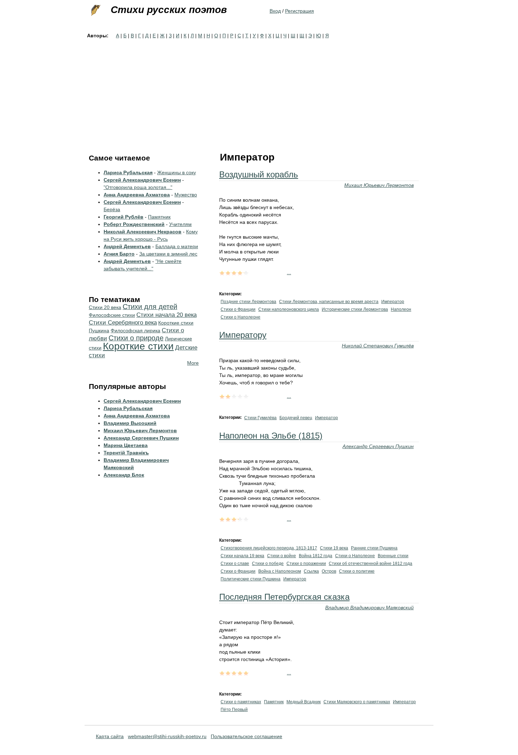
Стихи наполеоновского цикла (288, 309)
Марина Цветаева (126, 445)
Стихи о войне (281, 555)
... (289, 272)
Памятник (274, 701)
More (193, 363)
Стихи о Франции (238, 309)
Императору (242, 335)
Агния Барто (119, 254)
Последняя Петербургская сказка (284, 597)
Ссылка (311, 571)
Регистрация (299, 11)
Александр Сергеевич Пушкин (378, 446)
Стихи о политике (357, 571)
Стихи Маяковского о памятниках (356, 701)
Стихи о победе (268, 563)
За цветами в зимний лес (168, 254)
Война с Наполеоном (279, 571)
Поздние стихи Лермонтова (248, 301)
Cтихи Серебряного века (123, 322)
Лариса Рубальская (128, 172)
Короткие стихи (138, 346)
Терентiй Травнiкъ (126, 452)
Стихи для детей (150, 306)
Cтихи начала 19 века (242, 555)
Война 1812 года (315, 555)
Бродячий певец (295, 417)
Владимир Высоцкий (130, 423)
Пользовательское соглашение (246, 736)
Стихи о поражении (306, 563)
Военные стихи (393, 555)
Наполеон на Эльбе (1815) (270, 435)
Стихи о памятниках (241, 701)
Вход (275, 11)
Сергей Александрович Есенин (142, 180)
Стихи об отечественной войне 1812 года (370, 563)
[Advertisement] (259, 92)
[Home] (95, 10)
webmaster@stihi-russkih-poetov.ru (167, 736)
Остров (329, 571)
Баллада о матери (176, 246)
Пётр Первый (234, 709)
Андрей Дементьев (127, 246)
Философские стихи (112, 315)
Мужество (185, 194)
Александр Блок (124, 475)
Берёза (112, 209)
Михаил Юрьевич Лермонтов (379, 185)
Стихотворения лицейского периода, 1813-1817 (269, 548)
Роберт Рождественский (134, 224)
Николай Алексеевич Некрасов (142, 231)
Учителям (180, 224)
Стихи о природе (136, 338)
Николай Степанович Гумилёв (378, 345)
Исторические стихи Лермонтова (355, 309)
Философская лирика (135, 330)
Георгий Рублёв (123, 217)
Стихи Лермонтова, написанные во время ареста (328, 301)
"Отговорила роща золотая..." (138, 187)
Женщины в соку (176, 172)
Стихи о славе (235, 563)
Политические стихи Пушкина (250, 579)
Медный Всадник (303, 701)
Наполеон (401, 309)
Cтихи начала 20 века (166, 315)
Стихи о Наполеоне (240, 317)
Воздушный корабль (258, 174)
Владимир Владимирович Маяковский (369, 607)
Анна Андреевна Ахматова (137, 194)
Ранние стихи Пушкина (374, 548)
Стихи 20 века (105, 307)
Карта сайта (110, 736)
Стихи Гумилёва (260, 417)
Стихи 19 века (334, 548)
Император (392, 301)
